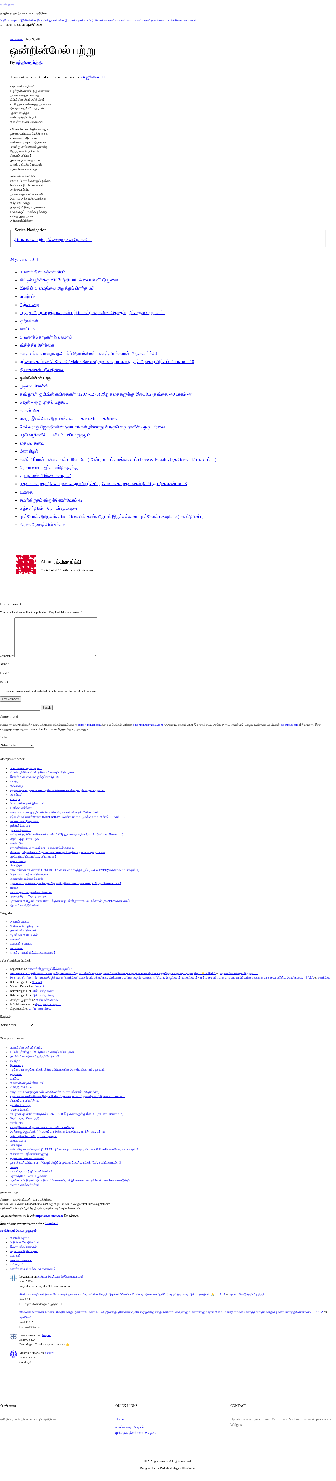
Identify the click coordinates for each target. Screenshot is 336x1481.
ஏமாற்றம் (27, 296)
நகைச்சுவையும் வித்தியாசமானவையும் (173, 20)
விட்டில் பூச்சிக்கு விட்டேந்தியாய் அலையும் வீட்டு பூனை (69, 280)
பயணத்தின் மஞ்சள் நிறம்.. (44, 271)
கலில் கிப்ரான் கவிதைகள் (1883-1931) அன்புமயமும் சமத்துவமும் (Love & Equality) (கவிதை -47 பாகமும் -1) (118, 459)
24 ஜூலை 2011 (94, 77)
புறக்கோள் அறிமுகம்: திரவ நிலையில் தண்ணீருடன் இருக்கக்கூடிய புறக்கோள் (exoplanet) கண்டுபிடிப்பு (111, 516)
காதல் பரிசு (30, 410)
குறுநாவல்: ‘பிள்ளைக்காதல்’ (45, 475)
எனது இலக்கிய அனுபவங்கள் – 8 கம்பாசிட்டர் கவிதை (68, 418)
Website (4, 682)
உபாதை (26, 492)
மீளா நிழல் (29, 451)
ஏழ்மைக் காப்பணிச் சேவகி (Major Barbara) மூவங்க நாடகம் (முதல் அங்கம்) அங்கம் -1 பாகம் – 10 (107, 361)
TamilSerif (51, 1223)
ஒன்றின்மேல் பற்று (20, 825)
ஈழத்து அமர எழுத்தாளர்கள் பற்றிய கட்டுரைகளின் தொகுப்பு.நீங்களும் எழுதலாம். (92, 312)
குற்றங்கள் (29, 320)
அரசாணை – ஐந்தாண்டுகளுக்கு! (50, 467)
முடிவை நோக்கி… (75, 239)
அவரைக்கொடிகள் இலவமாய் (46, 337)
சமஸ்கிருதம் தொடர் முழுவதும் (18, 1230)
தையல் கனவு (32, 443)
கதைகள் (109, 20)
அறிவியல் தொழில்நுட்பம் (34, 20)
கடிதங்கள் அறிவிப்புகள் (90, 20)
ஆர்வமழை (29, 304)
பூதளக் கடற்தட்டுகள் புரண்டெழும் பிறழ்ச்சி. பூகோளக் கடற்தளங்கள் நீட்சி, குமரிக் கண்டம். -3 (103, 483)
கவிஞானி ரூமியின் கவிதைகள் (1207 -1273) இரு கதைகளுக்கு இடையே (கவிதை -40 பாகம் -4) (106, 394)
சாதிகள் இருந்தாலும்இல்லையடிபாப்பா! (50, 969)
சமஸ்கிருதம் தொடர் (129, 1427)
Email (4, 673)
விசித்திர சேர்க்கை (37, 345)
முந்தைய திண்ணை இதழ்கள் (136, 1432)
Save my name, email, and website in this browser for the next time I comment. (51, 691)
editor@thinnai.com (89, 724)
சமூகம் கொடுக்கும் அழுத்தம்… (239, 973)
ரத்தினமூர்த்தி (29, 62)
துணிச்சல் (324, 977)
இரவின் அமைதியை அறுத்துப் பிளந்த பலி (57, 288)
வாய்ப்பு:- (27, 328)
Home (119, 1419)
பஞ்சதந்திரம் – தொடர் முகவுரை (48, 508)
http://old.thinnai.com (49, 1216)
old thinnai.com (289, 724)
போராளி (37, 982)
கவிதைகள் (144, 20)
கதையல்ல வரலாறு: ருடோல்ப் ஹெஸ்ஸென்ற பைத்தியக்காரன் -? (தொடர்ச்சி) (88, 353)
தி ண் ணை (7, 5)
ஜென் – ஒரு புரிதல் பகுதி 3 (44, 402)
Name (4, 664)
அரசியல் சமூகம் (9, 20)
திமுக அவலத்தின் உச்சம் (42, 524)
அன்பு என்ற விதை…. (45, 991)
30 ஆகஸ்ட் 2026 (32, 25)
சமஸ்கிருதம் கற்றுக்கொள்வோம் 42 (51, 500)
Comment (7, 656)
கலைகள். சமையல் (126, 20)
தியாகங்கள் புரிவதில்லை (36, 239)
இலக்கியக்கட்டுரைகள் (62, 20)
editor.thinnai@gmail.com (148, 724)
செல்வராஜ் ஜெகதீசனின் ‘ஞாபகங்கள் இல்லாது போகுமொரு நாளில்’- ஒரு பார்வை (92, 426)
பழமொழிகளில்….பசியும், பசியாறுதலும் (55, 434)
